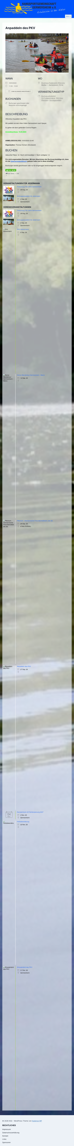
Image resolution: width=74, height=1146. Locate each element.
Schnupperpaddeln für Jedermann (28, 196)
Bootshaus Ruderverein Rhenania (53, 83)
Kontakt (5, 1136)
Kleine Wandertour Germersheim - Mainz (31, 375)
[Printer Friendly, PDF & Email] (10, 170)
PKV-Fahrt (59, 98)
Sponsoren (6, 1142)
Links (4, 1139)
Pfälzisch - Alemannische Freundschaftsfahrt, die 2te (35, 521)
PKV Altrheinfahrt (23, 229)
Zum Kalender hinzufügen (20, 91)
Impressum (6, 1129)
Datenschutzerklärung (19, 161)
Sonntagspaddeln (55, 100)
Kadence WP (37, 1121)
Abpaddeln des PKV (24, 666)
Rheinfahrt (44, 100)
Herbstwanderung (23, 821)
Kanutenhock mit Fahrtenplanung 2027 (30, 812)
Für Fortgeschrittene (48, 98)
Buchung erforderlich (48, 96)
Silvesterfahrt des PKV (24, 967)
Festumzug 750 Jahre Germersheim (29, 187)
